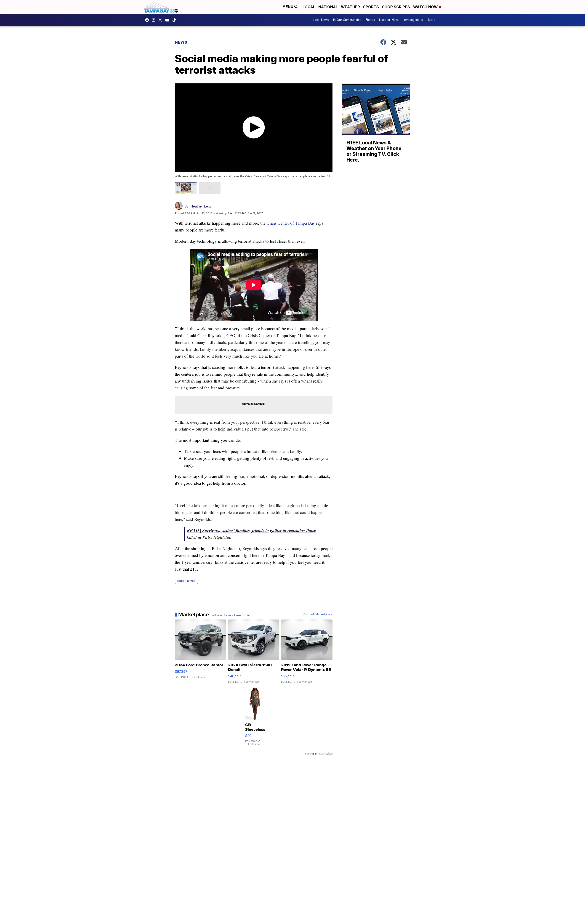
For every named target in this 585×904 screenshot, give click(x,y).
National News (389, 19)
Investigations (413, 19)
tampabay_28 (154, 20)
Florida (370, 19)
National (328, 7)
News (181, 42)
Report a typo (186, 580)
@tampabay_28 (175, 20)
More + (433, 19)
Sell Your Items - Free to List (230, 615)
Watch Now (426, 7)
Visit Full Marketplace (317, 614)
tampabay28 (161, 20)
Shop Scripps (396, 7)
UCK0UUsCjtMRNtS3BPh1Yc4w (168, 20)
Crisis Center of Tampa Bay (291, 223)
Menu (288, 7)
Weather (350, 7)
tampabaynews (148, 20)
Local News (321, 19)
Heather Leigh (201, 206)
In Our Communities (347, 19)
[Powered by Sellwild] (325, 753)
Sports (371, 7)
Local (309, 7)
